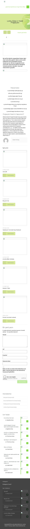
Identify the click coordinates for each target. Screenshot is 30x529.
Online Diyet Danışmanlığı (10, 407)
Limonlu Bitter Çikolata (8, 259)
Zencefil (5, 171)
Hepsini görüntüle (22, 32)
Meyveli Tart (6, 200)
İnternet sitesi (6, 361)
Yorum (5, 334)
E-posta (5, 355)
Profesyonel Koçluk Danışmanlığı (12, 404)
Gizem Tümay (16, 139)
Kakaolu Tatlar (6, 288)
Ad (4, 349)
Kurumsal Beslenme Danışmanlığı (12, 400)
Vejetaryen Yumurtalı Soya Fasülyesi (12, 230)
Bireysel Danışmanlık (9, 397)
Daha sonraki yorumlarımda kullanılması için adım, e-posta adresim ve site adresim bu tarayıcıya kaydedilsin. (14, 370)
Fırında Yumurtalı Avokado (9, 317)
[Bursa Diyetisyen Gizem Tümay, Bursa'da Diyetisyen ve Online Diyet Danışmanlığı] (15, 7)
